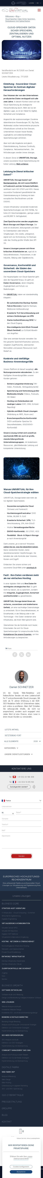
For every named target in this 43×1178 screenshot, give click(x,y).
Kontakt (7, 1121)
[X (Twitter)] (21, 654)
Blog (17, 16)
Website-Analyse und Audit (11, 1006)
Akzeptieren (21, 1172)
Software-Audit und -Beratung (12, 994)
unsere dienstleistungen (17, 754)
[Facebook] (14, 654)
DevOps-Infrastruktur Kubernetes (13, 961)
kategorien (9, 748)
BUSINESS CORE (10, 903)
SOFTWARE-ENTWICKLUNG (12, 990)
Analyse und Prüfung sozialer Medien (15, 1055)
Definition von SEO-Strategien (12, 1043)
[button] (40, 801)
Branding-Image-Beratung (11, 1021)
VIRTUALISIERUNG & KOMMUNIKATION (16, 923)
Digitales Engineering (9, 919)
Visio (3, 976)
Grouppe (7, 1108)
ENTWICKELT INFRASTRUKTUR (13, 956)
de (38, 3)
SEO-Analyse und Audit (10, 1040)
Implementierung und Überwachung (15, 1031)
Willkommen (9, 16)
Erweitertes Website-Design (11, 1010)
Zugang (4, 973)
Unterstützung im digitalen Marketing (15, 1086)
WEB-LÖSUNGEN (8, 1002)
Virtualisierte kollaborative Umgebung (15, 937)
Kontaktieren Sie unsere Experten (17, 634)
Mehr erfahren (22, 164)
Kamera (4, 979)
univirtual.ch (31, 568)
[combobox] (22, 800)
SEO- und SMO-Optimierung (12, 1089)
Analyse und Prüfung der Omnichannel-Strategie (19, 1025)
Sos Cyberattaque (13, 1095)
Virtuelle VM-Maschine (10, 931)
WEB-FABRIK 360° (8, 1072)
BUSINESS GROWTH (12, 985)
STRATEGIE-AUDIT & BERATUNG (13, 908)
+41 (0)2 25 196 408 (25, 777)
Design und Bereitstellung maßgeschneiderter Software (21, 998)
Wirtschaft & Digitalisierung (11, 916)
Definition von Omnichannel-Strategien (15, 1028)
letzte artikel (12, 729)
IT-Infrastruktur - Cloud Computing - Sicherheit (18, 913)
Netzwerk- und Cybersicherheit (13, 949)
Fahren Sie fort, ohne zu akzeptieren (28, 1138)
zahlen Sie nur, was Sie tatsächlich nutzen (21, 547)
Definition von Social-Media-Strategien (15, 1058)
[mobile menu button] (39, 10)
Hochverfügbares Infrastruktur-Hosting (15, 946)
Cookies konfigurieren (21, 1167)
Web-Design (6, 1079)
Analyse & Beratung (9, 1076)
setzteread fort (13, 735)
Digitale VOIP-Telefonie (10, 934)
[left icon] (3, 800)
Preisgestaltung (12, 1101)
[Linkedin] (28, 654)
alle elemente (11, 741)
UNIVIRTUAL (12, 294)
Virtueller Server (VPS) (9, 928)
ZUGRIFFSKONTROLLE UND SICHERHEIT (16, 968)
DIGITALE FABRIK (10, 1067)
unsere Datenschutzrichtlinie (23, 1157)
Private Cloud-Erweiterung (11, 952)
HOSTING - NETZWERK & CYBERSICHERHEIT (18, 941)
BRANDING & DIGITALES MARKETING (15, 1017)
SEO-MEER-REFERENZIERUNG (12, 1035)
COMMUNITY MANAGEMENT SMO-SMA (16, 1050)
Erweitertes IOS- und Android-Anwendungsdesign (19, 1013)
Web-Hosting (6, 1082)
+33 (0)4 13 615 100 (25, 782)
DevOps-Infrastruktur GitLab (12, 964)
